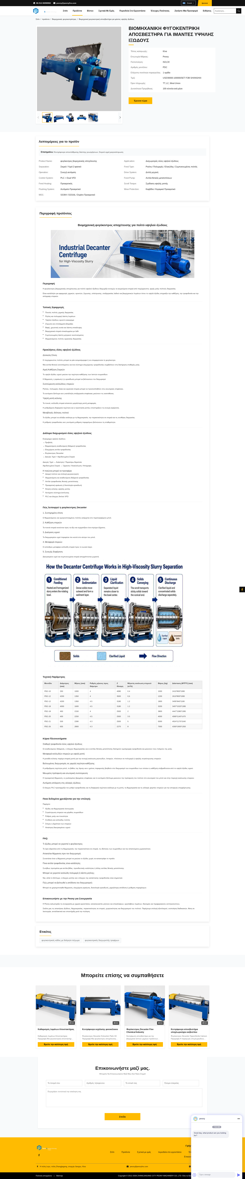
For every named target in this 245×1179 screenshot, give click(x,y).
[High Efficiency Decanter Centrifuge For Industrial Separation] (79, 69)
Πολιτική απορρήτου (44, 1176)
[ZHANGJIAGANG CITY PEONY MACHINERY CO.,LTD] (45, 11)
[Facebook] (242, 589)
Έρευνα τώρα (140, 101)
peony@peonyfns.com (66, 3)
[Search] (238, 10)
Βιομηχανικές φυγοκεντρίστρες (64, 19)
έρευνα (205, 3)
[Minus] (238, 1118)
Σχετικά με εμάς (106, 11)
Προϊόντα (77, 11)
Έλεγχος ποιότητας (160, 11)
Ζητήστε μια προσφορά (186, 11)
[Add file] (194, 1175)
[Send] (239, 1175)
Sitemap (59, 1176)
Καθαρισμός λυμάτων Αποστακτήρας (56, 1029)
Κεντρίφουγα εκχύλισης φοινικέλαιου (100, 1029)
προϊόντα (46, 19)
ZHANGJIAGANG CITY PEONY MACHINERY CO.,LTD (159, 1176)
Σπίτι (65, 11)
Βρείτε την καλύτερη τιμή (56, 1044)
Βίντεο (90, 11)
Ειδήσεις (207, 11)
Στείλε (122, 1116)
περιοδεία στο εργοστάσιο (132, 11)
